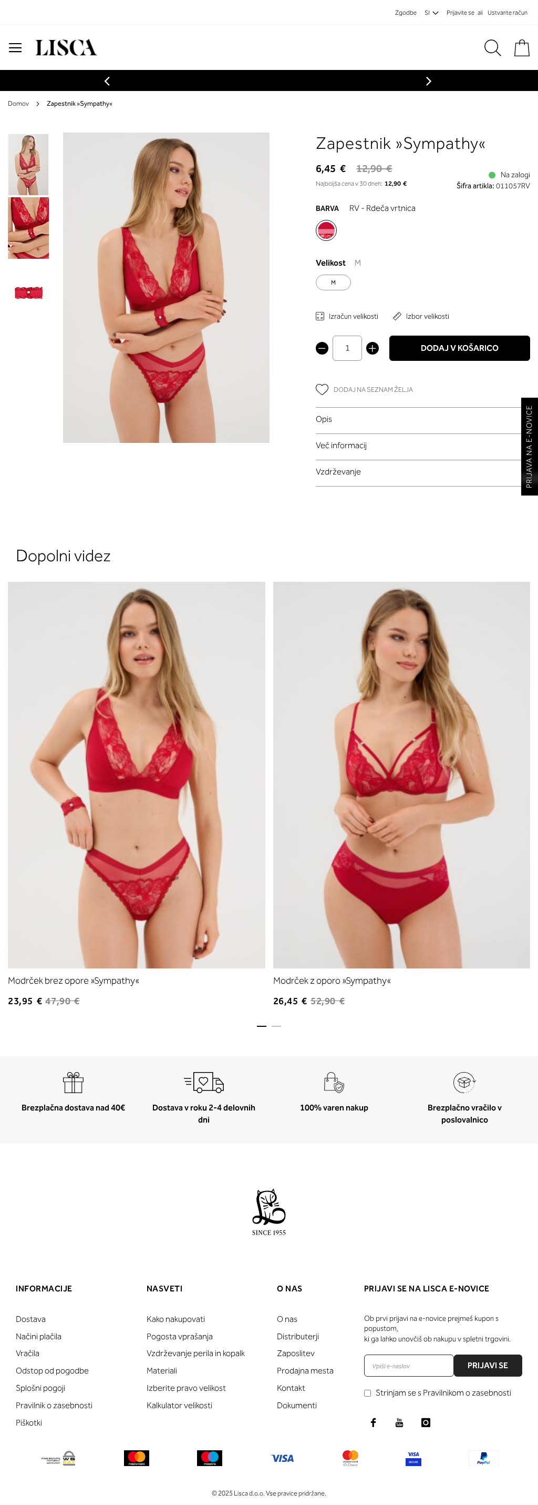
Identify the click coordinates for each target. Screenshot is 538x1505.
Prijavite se (460, 12)
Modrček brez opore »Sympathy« (73, 980)
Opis (324, 419)
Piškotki (29, 1423)
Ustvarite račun (507, 12)
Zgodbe (406, 12)
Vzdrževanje (338, 472)
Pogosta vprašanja (180, 1336)
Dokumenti (297, 1405)
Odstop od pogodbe (52, 1371)
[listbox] (423, 285)
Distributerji (298, 1336)
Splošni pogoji (40, 1388)
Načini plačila (38, 1336)
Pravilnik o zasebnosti (54, 1405)
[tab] (423, 419)
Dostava (31, 1319)
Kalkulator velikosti (179, 1405)
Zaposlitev (296, 1353)
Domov (18, 103)
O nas (287, 1319)
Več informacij (341, 445)
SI (427, 12)
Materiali (162, 1371)
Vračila (27, 1353)
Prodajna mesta (305, 1371)
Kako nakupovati (176, 1319)
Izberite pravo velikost (186, 1388)
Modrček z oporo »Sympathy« (332, 980)
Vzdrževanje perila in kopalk (196, 1353)
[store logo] (65, 47)
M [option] (333, 282)
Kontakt (291, 1388)
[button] (29, 227)
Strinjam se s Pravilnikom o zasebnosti (443, 1393)
